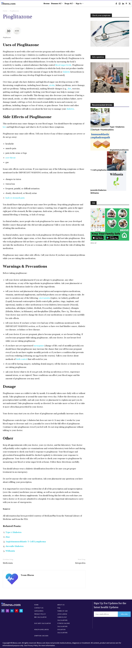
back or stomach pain (15, 198)
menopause (39, 346)
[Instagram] (120, 4)
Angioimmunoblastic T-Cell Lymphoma (26, 541)
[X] (130, 4)
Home (5, 11)
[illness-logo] (8, 3)
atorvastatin (44, 298)
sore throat (10, 158)
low (4, 127)
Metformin (8, 563)
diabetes (70, 109)
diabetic (66, 72)
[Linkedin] (123, 4)
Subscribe (124, 614)
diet (69, 89)
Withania (10, 551)
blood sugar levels (63, 65)
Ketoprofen (80, 563)
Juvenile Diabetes (14, 546)
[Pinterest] (126, 4)
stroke (52, 85)
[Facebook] (116, 4)
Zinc (8, 537)
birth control (21, 359)
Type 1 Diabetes (13, 532)
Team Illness (27, 575)
